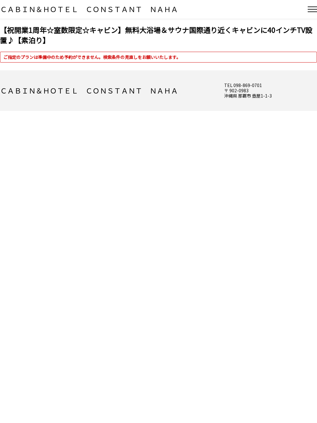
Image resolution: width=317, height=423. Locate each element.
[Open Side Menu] (312, 9)
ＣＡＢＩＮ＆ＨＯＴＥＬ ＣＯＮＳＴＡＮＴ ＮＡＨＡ (89, 9)
